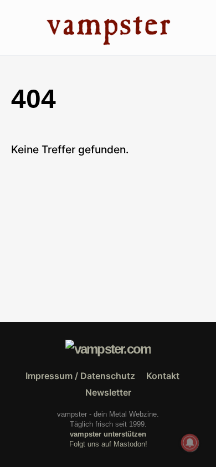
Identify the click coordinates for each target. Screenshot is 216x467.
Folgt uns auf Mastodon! (108, 444)
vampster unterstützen (108, 434)
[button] (14, 27)
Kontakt (162, 375)
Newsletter (108, 392)
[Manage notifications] (190, 443)
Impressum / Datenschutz (80, 375)
